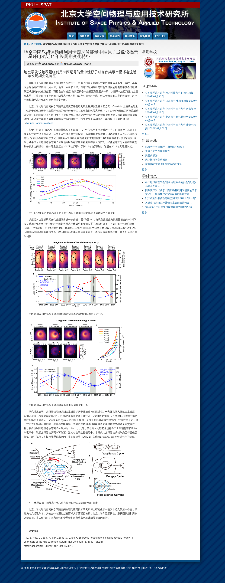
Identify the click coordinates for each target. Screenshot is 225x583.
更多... (145, 134)
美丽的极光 (151, 155)
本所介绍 (84, 36)
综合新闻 (145, 36)
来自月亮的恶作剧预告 (157, 151)
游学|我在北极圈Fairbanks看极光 (163, 164)
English (160, 36)
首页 (26, 44)
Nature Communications (39, 123)
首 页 (71, 36)
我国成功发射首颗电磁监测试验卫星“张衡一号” (170, 198)
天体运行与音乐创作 (156, 159)
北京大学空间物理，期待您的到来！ (165, 146)
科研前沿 (130, 36)
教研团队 (100, 36)
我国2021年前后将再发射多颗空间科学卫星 (169, 206)
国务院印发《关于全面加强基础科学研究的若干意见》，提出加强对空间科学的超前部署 (171, 192)
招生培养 (115, 36)
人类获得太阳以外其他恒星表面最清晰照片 (168, 202)
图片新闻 (36, 44)
